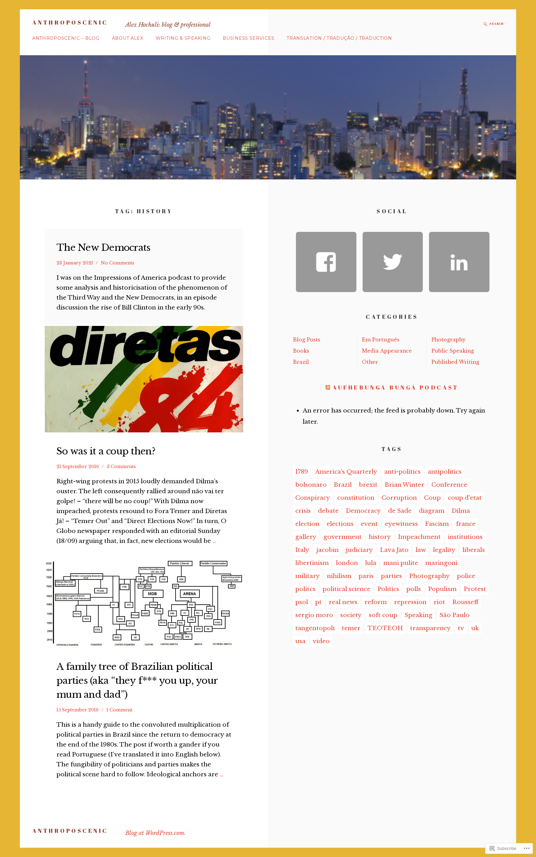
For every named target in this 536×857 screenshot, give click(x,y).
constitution (355, 497)
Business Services (248, 38)
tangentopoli (315, 628)
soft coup (383, 615)
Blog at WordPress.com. (155, 833)
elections (340, 523)
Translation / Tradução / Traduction (339, 38)
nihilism (339, 576)
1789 (301, 471)
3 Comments (121, 466)
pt (318, 602)
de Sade (400, 510)
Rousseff (465, 602)
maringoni (441, 562)
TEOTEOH (385, 628)
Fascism (437, 523)
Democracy (363, 510)
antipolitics (445, 471)
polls (413, 589)
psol (301, 602)
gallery (305, 536)
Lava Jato (394, 549)
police (466, 576)
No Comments (117, 263)
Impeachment (419, 536)
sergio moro (314, 615)
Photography (448, 340)
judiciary (359, 549)
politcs (305, 589)
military (307, 576)
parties (391, 576)
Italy (302, 549)
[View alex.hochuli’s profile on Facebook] (326, 262)
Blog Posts (306, 340)
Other (370, 362)
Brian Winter (404, 484)
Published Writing (455, 362)
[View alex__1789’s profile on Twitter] (393, 262)
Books (301, 351)
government (343, 536)
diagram (431, 510)
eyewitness (401, 523)
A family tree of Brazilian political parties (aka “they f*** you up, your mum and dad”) (136, 680)
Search (496, 24)
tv (461, 628)
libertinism (312, 562)
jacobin (327, 549)
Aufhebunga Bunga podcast (395, 387)
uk (475, 628)
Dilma (461, 510)
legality (444, 549)
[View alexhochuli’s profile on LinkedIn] (459, 262)
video (321, 641)
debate (328, 510)
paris (366, 576)
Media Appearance (387, 351)
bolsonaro (311, 484)
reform (375, 602)
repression (410, 602)
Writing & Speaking (183, 38)
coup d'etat (465, 497)
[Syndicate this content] (328, 387)
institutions (465, 536)
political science (346, 589)
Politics (388, 589)
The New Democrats (103, 247)
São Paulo (455, 615)
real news (343, 602)
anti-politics (402, 471)
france (466, 523)
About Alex (127, 38)
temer (351, 628)
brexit (368, 484)
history (380, 536)
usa (300, 641)
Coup (432, 497)
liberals (473, 549)
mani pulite (400, 562)
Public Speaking (452, 351)
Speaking (418, 615)
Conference (449, 484)
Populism (442, 589)
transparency (430, 628)
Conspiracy (312, 497)
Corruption (399, 497)
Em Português (381, 340)
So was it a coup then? (106, 451)
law (421, 549)
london (347, 562)
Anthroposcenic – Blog (66, 38)
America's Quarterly (346, 471)
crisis (303, 510)
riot (439, 602)
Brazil (301, 362)
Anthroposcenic (70, 22)
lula (370, 562)
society (351, 615)
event (369, 523)
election (307, 523)
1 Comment (119, 710)
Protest (475, 589)
